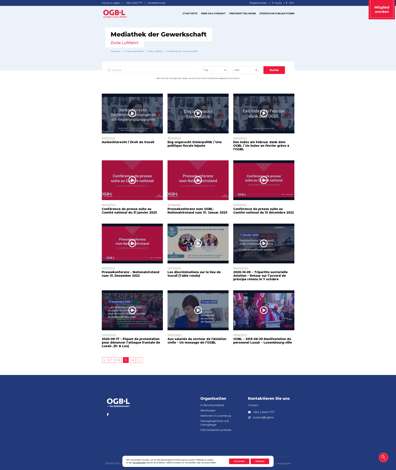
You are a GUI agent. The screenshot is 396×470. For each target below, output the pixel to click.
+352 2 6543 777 (263, 412)
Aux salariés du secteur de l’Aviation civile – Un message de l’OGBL (197, 340)
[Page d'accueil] (115, 13)
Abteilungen (208, 410)
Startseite (190, 13)
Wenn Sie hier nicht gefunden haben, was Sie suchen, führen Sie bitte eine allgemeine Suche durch (198, 78)
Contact (253, 405)
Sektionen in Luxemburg (215, 415)
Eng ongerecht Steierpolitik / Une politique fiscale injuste (195, 143)
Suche (274, 70)
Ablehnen (260, 461)
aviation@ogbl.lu (263, 417)
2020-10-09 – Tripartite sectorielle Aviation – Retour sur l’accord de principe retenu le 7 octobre (260, 275)
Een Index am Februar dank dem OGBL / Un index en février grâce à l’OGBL (261, 145)
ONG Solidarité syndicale (215, 430)
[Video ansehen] (132, 113)
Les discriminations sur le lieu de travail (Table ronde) (194, 273)
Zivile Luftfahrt (155, 51)
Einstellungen (139, 462)
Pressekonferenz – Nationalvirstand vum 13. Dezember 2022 (130, 273)
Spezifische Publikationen (276, 13)
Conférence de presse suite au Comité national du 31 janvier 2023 (129, 210)
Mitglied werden (258, 3)
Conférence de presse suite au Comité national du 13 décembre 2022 (263, 210)
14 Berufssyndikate (134, 51)
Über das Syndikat (213, 13)
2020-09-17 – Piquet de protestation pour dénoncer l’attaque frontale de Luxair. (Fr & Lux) (131, 342)
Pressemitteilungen (242, 13)
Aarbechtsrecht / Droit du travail (128, 142)
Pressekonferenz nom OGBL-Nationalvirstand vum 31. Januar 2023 (197, 210)
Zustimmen (239, 461)
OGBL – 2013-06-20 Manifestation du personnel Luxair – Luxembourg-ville (262, 340)
